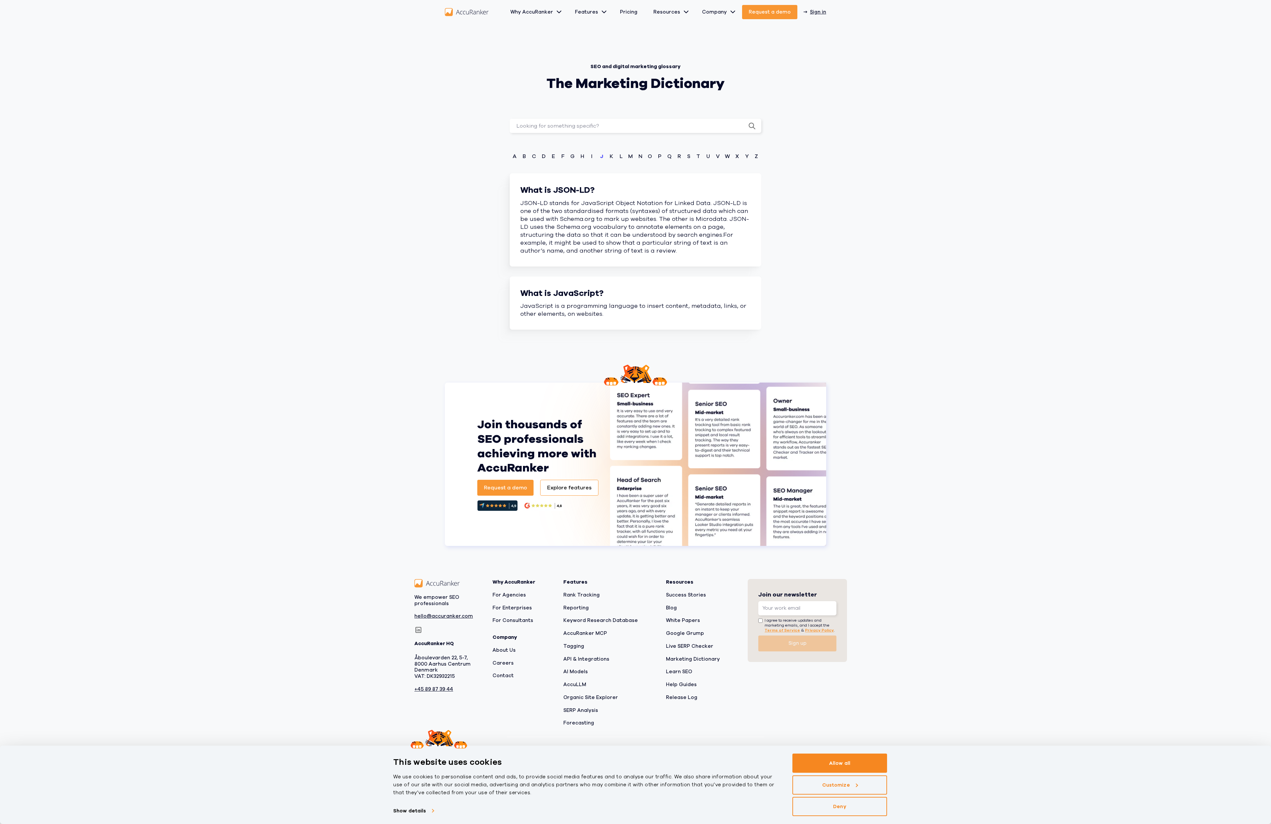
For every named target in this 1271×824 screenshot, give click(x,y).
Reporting (576, 607)
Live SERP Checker (689, 646)
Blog (671, 607)
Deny (839, 806)
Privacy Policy (819, 630)
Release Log (681, 697)
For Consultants (513, 620)
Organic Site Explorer (590, 697)
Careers (503, 662)
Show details (409, 810)
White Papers (683, 620)
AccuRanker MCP (585, 633)
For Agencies (509, 595)
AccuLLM (574, 684)
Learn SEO (679, 671)
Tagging (573, 646)
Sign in (818, 12)
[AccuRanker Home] (467, 12)
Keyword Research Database (600, 620)
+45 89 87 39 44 (433, 689)
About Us (504, 650)
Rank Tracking (581, 595)
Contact (503, 675)
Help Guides (681, 684)
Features (586, 12)
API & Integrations (586, 658)
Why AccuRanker (531, 12)
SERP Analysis (580, 710)
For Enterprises (512, 607)
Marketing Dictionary (693, 658)
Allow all (839, 763)
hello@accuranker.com (443, 616)
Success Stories (686, 595)
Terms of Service (782, 630)
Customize (836, 785)
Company (714, 12)
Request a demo (770, 12)
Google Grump (685, 633)
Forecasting (578, 723)
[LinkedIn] (418, 630)
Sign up (797, 643)
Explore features (569, 487)
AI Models (575, 671)
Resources (666, 12)
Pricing (628, 12)
